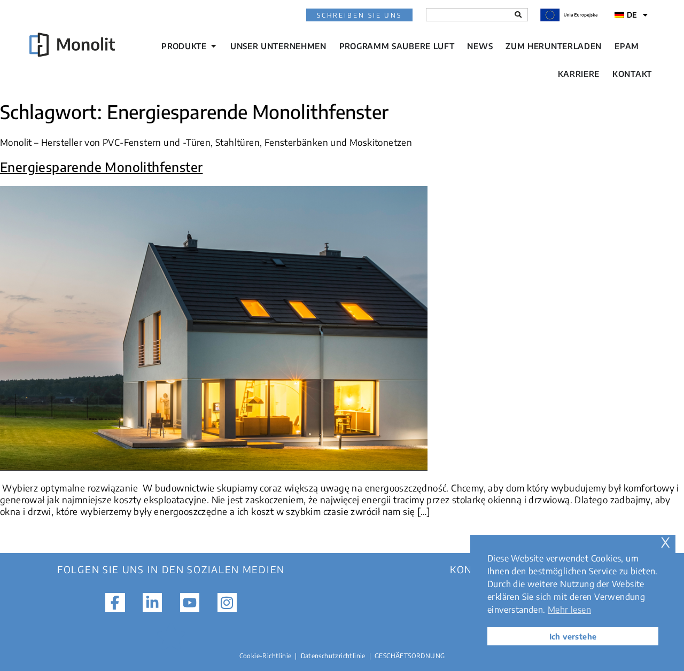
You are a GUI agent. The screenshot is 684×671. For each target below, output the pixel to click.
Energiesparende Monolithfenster (101, 167)
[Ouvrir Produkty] (213, 46)
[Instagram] (227, 602)
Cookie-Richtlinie (265, 656)
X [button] (665, 542)
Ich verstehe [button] (573, 636)
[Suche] (518, 15)
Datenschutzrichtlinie (333, 656)
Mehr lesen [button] (569, 609)
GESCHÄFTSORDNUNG (410, 656)
